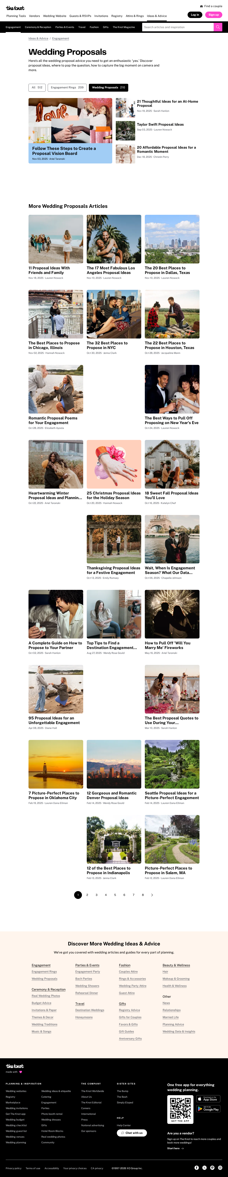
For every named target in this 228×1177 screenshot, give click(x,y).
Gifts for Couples (130, 1017)
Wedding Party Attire (132, 986)
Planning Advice (173, 1024)
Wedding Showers (87, 986)
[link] (197, 1168)
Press (84, 1119)
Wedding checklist (16, 1125)
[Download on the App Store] (208, 1098)
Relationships (172, 1010)
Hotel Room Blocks (52, 1131)
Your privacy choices (75, 1168)
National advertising (92, 1125)
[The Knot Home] (15, 8)
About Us (86, 1096)
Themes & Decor (42, 1017)
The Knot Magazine (124, 27)
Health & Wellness (175, 986)
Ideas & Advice (38, 38)
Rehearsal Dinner (86, 993)
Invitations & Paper (44, 1010)
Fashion (94, 27)
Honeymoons (84, 1017)
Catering (46, 1096)
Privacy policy (13, 1168)
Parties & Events (64, 27)
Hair (165, 971)
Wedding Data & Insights (179, 1031)
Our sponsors (88, 1131)
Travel (82, 27)
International (88, 1113)
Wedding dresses (51, 1119)
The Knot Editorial (91, 1102)
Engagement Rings (67, 87)
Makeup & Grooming (176, 978)
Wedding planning (16, 1142)
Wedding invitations (17, 1108)
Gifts (105, 27)
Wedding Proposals (44, 978)
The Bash (122, 1096)
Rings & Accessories (132, 978)
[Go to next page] (152, 895)
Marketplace (13, 1102)
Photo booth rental (52, 1113)
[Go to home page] (15, 1067)
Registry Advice (129, 1010)
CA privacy (97, 1168)
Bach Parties (83, 978)
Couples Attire (128, 971)
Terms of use (33, 1168)
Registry (10, 1096)
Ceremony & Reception (38, 27)
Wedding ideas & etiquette (56, 1091)
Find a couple (213, 6)
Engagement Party (87, 971)
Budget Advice (41, 1003)
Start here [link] (173, 1148)
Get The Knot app (15, 1113)
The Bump (122, 1091)
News (166, 1003)
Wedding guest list (16, 1131)
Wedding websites (16, 1091)
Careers (85, 1108)
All (37, 87)
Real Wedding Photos (46, 995)
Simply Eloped (125, 1102)
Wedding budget (15, 1119)
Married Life (171, 1017)
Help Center (124, 1125)
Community (47, 1142)
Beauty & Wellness (176, 965)
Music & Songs (41, 1031)
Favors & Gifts (128, 1024)
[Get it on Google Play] (208, 1108)
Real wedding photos (53, 1136)
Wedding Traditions (44, 1024)
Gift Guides (126, 1031)
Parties (45, 1108)
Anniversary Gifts (130, 1038)
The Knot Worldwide (92, 1091)
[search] (218, 27)
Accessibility (52, 1168)
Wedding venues (15, 1136)
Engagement (13, 27)
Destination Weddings (89, 1010)
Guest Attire (127, 993)
